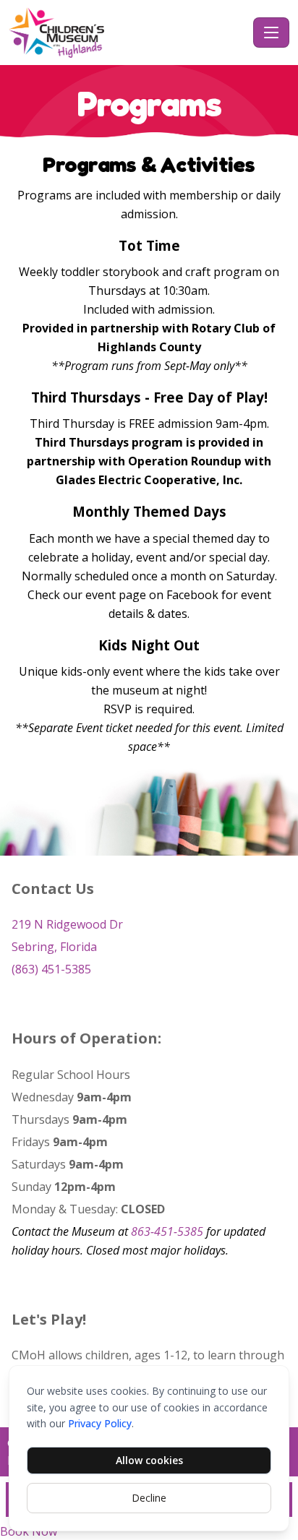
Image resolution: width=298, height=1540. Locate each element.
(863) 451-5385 (51, 969)
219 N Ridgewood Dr (67, 924)
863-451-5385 (167, 1231)
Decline (149, 1498)
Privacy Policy (100, 1423)
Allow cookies (149, 1460)
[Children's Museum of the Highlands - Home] (128, 32)
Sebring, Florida (54, 947)
